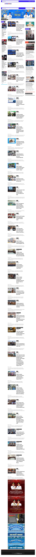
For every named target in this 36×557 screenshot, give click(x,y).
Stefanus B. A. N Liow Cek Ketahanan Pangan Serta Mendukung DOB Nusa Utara (20, 292)
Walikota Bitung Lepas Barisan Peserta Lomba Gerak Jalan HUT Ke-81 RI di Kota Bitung (4, 79)
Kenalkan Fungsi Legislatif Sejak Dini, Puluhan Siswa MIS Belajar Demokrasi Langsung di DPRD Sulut (20, 447)
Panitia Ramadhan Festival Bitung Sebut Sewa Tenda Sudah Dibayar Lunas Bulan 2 (20, 230)
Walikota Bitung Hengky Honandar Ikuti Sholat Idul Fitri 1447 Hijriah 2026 (20, 79)
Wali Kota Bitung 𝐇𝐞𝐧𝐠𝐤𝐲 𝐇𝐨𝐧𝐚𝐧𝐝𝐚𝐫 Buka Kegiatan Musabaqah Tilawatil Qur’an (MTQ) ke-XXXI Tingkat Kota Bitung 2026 (20, 420)
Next (33, 35)
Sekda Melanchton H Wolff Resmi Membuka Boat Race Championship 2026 (20, 155)
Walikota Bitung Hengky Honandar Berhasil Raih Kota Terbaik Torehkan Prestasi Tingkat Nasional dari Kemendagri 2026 (20, 27)
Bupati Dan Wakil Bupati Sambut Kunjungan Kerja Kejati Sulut (20, 345)
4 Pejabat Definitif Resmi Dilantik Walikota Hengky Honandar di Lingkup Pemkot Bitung (20, 473)
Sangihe (17, 111)
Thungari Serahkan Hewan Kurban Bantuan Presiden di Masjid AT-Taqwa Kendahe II (20, 116)
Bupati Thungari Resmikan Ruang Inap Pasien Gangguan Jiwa (20, 242)
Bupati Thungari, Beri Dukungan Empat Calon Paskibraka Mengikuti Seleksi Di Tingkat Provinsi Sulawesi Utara (20, 405)
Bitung (17, 36)
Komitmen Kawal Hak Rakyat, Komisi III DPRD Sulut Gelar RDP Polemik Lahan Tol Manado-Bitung (20, 460)
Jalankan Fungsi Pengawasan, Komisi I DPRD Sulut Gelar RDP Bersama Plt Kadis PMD (20, 254)
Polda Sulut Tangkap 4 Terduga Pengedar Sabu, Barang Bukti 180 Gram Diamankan (20, 333)
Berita (19, 327)
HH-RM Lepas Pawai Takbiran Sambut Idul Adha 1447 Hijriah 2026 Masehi (20, 67)
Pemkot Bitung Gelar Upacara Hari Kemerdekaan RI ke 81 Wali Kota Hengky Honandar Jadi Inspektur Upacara (4, 32)
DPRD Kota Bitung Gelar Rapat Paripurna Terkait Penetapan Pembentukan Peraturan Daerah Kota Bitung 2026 (20, 318)
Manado (19, 328)
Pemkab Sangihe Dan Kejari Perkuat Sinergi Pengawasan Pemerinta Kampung (20, 305)
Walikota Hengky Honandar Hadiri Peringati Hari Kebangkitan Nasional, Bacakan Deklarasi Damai (20, 279)
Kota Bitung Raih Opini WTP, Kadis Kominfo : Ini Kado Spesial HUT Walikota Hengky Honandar (20, 42)
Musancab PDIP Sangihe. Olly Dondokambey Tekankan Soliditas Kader (20, 218)
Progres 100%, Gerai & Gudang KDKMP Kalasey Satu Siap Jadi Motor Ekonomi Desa (20, 433)
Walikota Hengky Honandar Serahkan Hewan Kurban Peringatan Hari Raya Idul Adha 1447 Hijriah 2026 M (20, 129)
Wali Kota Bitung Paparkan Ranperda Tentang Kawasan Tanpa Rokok (19, 266)
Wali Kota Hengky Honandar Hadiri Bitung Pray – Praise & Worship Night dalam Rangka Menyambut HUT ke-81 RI (4, 64)
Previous (26, 35)
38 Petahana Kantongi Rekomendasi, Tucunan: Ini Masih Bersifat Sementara (20, 143)
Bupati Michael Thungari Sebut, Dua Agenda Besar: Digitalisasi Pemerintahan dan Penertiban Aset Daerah (30, 68)
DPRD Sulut (18, 249)
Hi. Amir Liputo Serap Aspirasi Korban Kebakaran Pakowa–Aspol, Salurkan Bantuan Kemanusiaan (30, 84)
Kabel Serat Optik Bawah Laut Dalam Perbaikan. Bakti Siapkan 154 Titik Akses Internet (20, 103)
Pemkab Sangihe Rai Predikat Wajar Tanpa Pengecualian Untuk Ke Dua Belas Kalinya (20, 54)
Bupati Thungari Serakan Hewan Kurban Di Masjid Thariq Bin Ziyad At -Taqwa (20, 168)
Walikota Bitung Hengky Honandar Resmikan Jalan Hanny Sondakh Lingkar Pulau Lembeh (20, 91)
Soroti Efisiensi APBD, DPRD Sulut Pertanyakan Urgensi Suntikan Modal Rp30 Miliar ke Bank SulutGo (30, 52)
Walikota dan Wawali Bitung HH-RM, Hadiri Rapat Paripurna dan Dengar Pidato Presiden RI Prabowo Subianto (4, 48)
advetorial (18, 327)
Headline (21, 249)
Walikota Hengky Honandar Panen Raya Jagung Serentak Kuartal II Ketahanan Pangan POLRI (20, 377)
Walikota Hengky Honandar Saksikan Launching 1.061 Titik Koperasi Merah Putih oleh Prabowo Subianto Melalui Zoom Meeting (20, 390)
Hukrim (17, 328)
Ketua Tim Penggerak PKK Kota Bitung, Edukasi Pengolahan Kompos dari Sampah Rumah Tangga (20, 206)
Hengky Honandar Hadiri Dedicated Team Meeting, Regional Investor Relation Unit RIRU (20, 192)
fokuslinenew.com (19, 553)
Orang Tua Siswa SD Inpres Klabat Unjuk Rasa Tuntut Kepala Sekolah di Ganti (29, 37)
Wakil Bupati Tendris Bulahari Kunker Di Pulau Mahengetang (20, 180)
